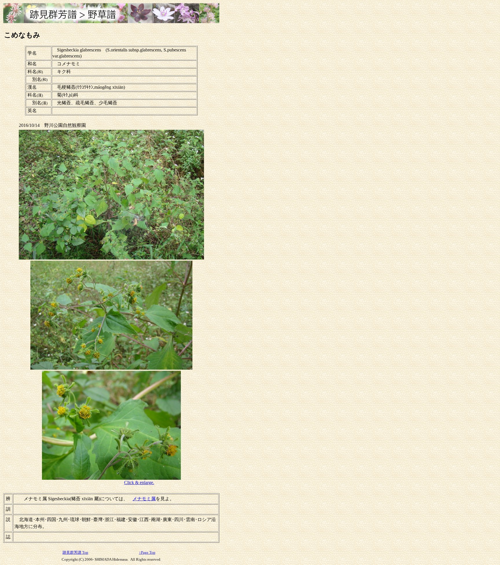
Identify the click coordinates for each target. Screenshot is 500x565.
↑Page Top (147, 552)
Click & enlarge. (139, 482)
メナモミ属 (144, 498)
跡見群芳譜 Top (75, 552)
